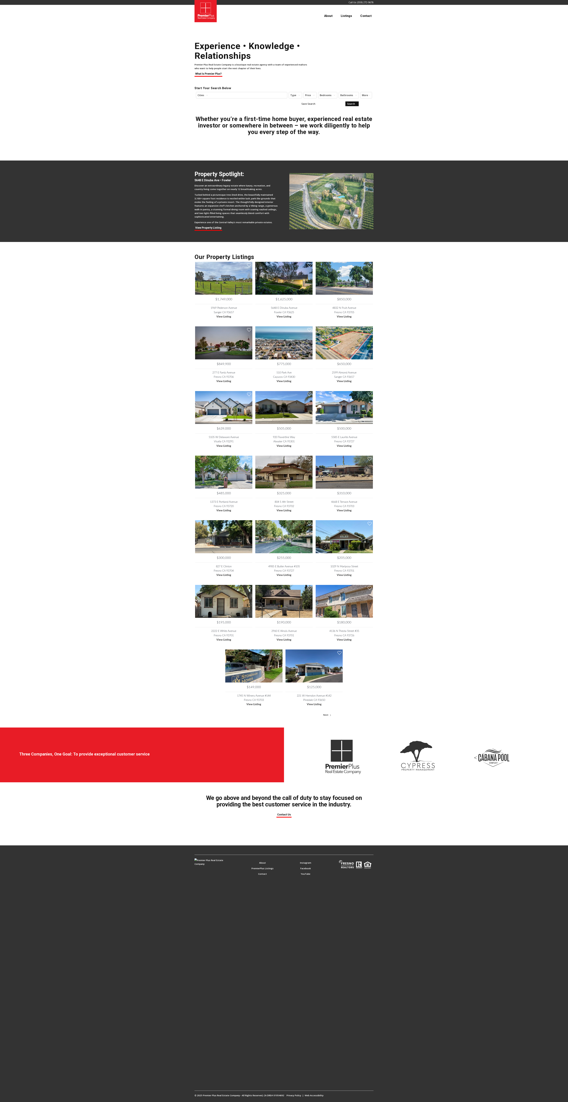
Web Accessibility (314, 1095)
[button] (241, 95)
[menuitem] (328, 16)
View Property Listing (208, 227)
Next (326, 714)
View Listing (223, 316)
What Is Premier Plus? (208, 73)
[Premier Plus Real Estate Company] (206, 11)
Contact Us (284, 814)
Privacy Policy (294, 1095)
